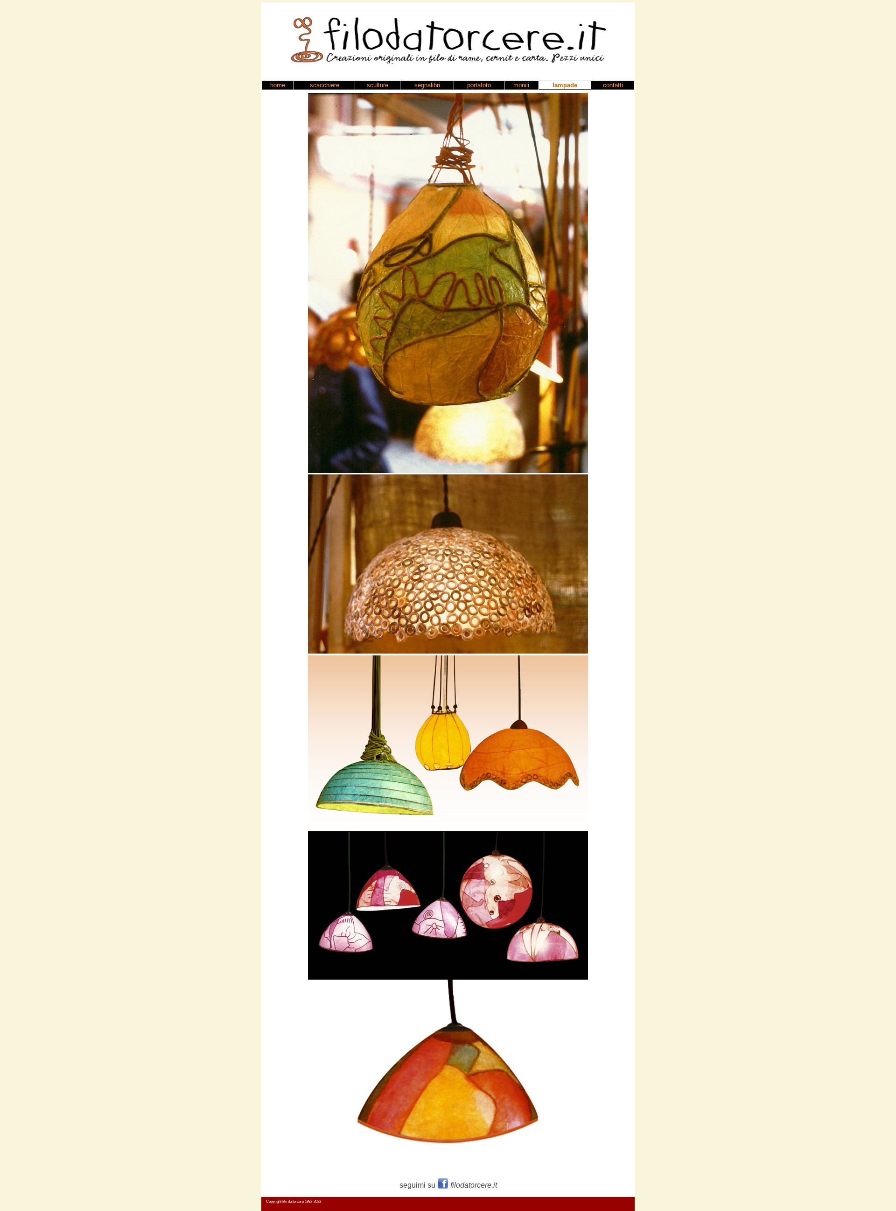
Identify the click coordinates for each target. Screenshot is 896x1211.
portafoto (479, 85)
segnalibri (427, 85)
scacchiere (324, 85)
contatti (613, 85)
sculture (377, 85)
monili (521, 85)
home (277, 85)
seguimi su (448, 1185)
